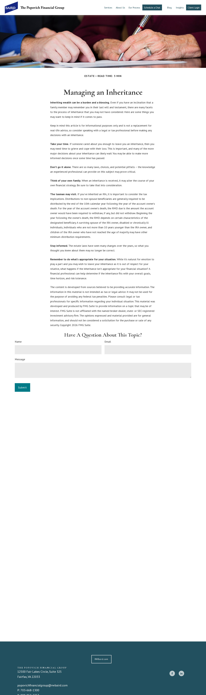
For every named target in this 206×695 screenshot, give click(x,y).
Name (18, 341)
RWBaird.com (101, 659)
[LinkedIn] (181, 673)
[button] (108, 7)
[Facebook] (172, 673)
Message (20, 359)
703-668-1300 (30, 690)
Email (108, 341)
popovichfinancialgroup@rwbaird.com (42, 685)
